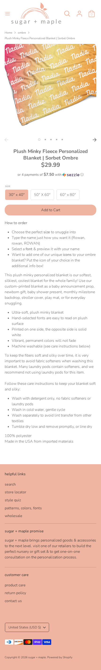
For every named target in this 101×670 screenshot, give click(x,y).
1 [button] (39, 139)
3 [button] (51, 139)
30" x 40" (17, 194)
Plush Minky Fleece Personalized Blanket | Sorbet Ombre (40, 38)
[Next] (94, 140)
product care (15, 585)
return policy (15, 593)
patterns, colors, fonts (23, 508)
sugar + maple (37, 657)
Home (8, 33)
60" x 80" (68, 194)
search (10, 484)
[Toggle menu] (6, 13)
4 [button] (56, 139)
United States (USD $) (24, 627)
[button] (50, 174)
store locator (15, 492)
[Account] (79, 11)
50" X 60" (42, 194)
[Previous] (6, 140)
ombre (22, 33)
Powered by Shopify (59, 657)
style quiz (13, 500)
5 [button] (62, 139)
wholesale (13, 515)
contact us (13, 601)
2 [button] (45, 139)
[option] (50, 90)
